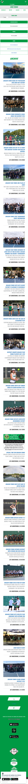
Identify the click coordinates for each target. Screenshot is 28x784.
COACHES (17, 10)
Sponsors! (18, 719)
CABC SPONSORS (14, 52)
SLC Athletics (14, 703)
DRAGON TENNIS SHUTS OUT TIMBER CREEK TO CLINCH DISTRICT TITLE (15, 386)
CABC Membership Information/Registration (14, 49)
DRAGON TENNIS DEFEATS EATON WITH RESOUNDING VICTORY (15, 420)
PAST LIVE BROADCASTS (14, 45)
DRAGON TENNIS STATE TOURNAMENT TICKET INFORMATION (15, 217)
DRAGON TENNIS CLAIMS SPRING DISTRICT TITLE (16, 680)
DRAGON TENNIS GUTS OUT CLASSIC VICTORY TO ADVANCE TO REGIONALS (15, 286)
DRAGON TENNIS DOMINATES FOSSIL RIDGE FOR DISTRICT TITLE (15, 115)
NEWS (24, 10)
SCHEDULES (3, 10)
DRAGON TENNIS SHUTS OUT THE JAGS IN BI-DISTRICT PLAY (14, 320)
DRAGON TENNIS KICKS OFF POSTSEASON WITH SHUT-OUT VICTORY (14, 82)
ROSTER (10, 10)
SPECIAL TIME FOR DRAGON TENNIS (15, 453)
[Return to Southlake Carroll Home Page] (2, 1)
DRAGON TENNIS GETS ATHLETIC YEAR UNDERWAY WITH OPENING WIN (15, 615)
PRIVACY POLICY (9, 778)
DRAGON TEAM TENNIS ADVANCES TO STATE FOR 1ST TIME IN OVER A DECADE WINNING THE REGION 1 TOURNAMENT (14, 252)
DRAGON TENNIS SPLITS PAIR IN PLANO (14, 583)
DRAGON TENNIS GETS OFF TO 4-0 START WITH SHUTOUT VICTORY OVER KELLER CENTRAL (14, 149)
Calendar (12, 4)
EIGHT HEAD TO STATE (19, 648)
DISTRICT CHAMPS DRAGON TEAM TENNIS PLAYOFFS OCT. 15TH (16, 353)
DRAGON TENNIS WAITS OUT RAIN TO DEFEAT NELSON (15, 485)
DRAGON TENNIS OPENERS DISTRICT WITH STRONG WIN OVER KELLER (15, 550)
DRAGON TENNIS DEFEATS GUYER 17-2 (15, 518)
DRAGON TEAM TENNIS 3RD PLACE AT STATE (15, 184)
